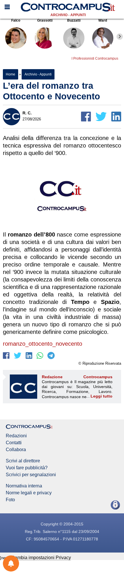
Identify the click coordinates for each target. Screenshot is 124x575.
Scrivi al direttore (23, 461)
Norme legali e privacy (29, 493)
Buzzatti (73, 20)
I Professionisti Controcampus (95, 58)
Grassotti (44, 20)
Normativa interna (24, 486)
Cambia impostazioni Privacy (41, 557)
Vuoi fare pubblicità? (27, 468)
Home (10, 74)
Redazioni (16, 436)
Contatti (14, 442)
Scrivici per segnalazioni (31, 474)
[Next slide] (120, 36)
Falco (15, 20)
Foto (10, 500)
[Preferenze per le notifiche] (11, 563)
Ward (102, 20)
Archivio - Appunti (68, 15)
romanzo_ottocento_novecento (42, 344)
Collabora (16, 449)
